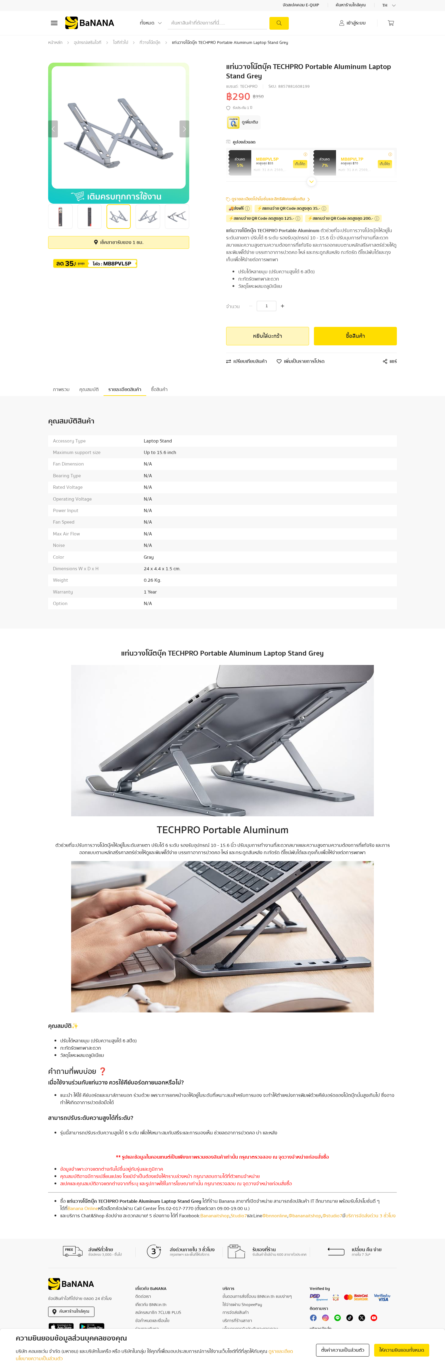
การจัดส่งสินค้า (235, 1312)
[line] (337, 1319)
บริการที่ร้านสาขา (237, 1321)
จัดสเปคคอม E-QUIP (301, 5)
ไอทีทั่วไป (120, 42)
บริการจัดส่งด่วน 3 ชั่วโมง (370, 1216)
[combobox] (389, 5)
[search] (279, 23)
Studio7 (239, 1216)
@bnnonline (274, 1216)
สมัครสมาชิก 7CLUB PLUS (158, 1312)
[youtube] (373, 1319)
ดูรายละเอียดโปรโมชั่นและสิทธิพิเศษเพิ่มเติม (268, 199)
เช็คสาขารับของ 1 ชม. (121, 242)
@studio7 (332, 1216)
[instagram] (325, 1319)
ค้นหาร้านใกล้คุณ (351, 5)
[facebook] (313, 1319)
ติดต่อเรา (143, 1296)
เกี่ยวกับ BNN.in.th (150, 1304)
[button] (53, 128)
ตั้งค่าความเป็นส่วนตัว (342, 1350)
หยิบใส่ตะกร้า (267, 336)
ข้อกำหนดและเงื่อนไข (152, 1321)
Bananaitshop (214, 1216)
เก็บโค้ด (300, 164)
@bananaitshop (304, 1216)
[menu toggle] (54, 23)
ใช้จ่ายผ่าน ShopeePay (242, 1304)
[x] (361, 1319)
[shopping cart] (391, 23)
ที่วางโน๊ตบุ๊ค (150, 42)
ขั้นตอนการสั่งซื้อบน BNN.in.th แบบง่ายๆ (257, 1296)
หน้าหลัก (55, 42)
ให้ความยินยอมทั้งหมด (401, 1350)
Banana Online (83, 1208)
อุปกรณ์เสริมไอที (87, 42)
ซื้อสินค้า (355, 336)
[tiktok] (349, 1319)
